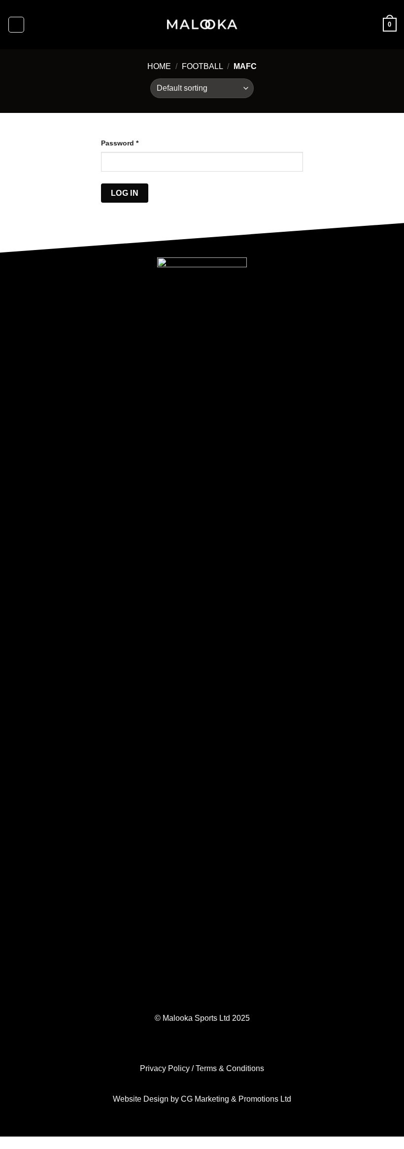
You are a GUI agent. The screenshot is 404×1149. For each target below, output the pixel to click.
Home (159, 66)
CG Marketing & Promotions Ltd (235, 1099)
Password (119, 143)
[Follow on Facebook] (186, 1048)
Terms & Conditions (230, 1068)
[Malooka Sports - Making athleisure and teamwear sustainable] (202, 25)
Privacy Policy (165, 1068)
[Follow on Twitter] (217, 1048)
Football (202, 66)
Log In (125, 193)
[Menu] (16, 25)
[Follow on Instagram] (202, 1048)
